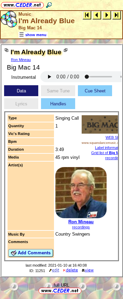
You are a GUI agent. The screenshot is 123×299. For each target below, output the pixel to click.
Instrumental (23, 77)
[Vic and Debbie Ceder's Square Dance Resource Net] (22, 3)
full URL (61, 285)
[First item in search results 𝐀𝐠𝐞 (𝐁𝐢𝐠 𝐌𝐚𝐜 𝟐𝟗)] (87, 14)
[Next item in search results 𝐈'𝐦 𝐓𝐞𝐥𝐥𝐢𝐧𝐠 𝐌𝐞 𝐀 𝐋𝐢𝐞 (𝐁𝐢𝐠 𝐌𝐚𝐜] (106, 14)
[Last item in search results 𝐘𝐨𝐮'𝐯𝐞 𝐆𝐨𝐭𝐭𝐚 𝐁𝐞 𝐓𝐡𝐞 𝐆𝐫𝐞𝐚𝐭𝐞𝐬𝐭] (116, 14)
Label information (109, 148)
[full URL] (84, 290)
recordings (81, 227)
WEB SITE (114, 137)
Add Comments (33, 252)
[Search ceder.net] (49, 3)
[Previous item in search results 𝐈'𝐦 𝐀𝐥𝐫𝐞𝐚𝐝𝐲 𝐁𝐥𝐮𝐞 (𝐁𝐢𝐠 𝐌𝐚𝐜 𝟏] (97, 14)
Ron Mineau (21, 60)
